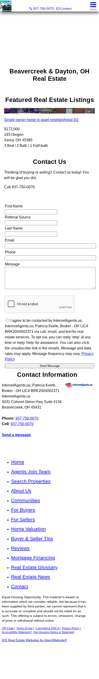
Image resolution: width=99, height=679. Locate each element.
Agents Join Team (31, 471)
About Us (21, 490)
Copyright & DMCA (47, 628)
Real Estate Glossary (34, 567)
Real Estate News (30, 576)
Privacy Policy (70, 628)
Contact (19, 586)
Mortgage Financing (33, 557)
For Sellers (23, 519)
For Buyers (23, 509)
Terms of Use (24, 628)
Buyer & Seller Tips (32, 538)
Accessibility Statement (16, 632)
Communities (25, 500)
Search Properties (31, 481)
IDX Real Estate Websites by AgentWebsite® (34, 640)
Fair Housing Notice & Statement (53, 632)
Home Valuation (28, 528)
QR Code (8, 628)
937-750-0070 (26, 418)
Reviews (20, 548)
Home (17, 461)
